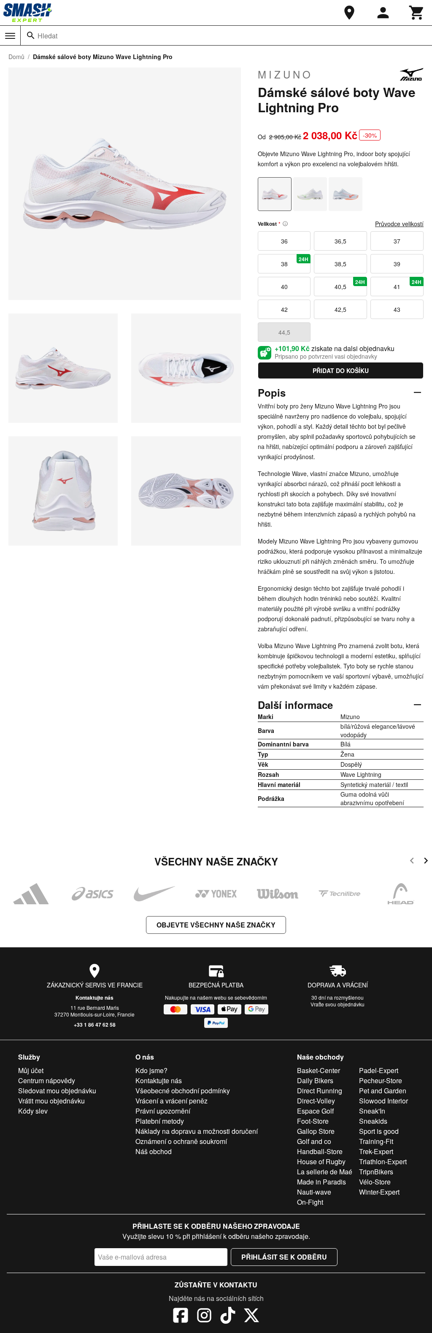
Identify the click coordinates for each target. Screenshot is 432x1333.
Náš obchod (153, 1151)
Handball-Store (320, 1151)
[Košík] (416, 12)
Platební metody (159, 1121)
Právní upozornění (162, 1111)
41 (407, 284)
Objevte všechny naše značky (216, 925)
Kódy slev (33, 1111)
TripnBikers (376, 1171)
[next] (426, 861)
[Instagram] (204, 1316)
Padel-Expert (378, 1070)
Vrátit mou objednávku (51, 1101)
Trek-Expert (376, 1151)
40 (284, 286)
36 (284, 241)
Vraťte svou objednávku (337, 1004)
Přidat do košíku (341, 370)
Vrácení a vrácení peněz (171, 1101)
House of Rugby (321, 1161)
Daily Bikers (315, 1080)
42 (284, 309)
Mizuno (285, 74)
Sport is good (379, 1131)
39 (397, 264)
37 (397, 241)
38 (295, 261)
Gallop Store (316, 1131)
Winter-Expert (379, 1192)
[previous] (412, 861)
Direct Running (319, 1090)
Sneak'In (372, 1111)
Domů (16, 56)
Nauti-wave (314, 1192)
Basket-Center (318, 1070)
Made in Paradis (321, 1182)
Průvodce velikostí (399, 223)
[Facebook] (180, 1316)
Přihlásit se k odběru (284, 1257)
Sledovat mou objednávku (57, 1090)
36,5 (340, 241)
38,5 (340, 264)
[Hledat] (31, 35)
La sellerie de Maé (324, 1171)
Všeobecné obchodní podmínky (182, 1090)
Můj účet (30, 1070)
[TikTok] (227, 1316)
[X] (251, 1316)
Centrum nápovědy (46, 1080)
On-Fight (310, 1202)
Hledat (47, 36)
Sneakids (373, 1121)
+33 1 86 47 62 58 (95, 1024)
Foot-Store (313, 1121)
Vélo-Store (375, 1182)
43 (397, 309)
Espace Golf (315, 1111)
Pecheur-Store (380, 1080)
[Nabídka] (10, 36)
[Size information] (285, 224)
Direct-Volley (316, 1101)
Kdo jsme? (151, 1070)
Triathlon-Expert (383, 1161)
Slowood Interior (383, 1101)
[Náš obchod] (349, 12)
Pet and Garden (382, 1090)
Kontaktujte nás (94, 997)
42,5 (340, 309)
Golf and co (314, 1141)
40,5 (350, 284)
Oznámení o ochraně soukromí (181, 1141)
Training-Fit (376, 1141)
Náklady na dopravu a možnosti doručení (196, 1131)
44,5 (284, 332)
